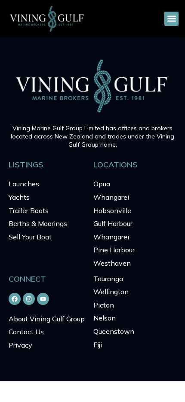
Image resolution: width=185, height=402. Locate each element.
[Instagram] (29, 299)
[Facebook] (15, 299)
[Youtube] (43, 299)
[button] (171, 19)
